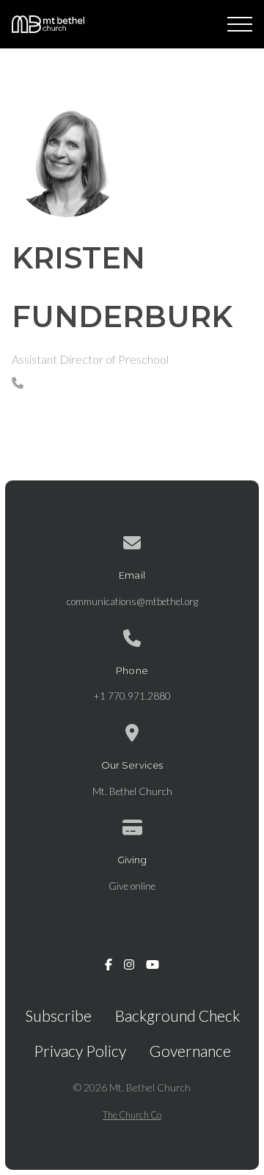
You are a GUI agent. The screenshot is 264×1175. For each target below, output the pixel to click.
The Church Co (132, 1115)
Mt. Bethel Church (132, 791)
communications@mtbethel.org (132, 601)
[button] (239, 24)
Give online (132, 886)
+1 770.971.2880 (132, 696)
